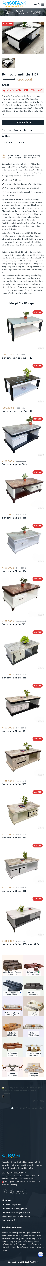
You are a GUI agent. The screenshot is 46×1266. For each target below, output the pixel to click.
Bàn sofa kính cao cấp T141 (17, 411)
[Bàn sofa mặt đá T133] (23, 756)
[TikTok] (24, 1191)
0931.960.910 (38, 1101)
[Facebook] (4, 1191)
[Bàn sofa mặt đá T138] (23, 490)
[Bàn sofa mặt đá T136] (23, 597)
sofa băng (30, 1239)
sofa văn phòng (21, 1245)
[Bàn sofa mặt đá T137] (23, 543)
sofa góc (17, 1242)
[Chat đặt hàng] (23, 122)
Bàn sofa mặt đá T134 (14, 731)
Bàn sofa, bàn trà (20, 12)
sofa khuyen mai (9, 1233)
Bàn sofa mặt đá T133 (14, 784)
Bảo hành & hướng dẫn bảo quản (32, 157)
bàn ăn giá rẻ (18, 1239)
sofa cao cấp (35, 1245)
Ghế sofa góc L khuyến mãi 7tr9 (16, 1213)
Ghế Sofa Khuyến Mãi (11, 1205)
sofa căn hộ (7, 1245)
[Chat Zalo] (40, 1254)
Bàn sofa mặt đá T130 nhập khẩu (20, 944)
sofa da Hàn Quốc (32, 1236)
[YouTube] (18, 1191)
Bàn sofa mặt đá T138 (14, 518)
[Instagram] (11, 1191)
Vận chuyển (18, 157)
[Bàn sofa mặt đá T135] (23, 650)
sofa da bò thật (15, 1236)
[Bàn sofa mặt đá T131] (23, 863)
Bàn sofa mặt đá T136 (14, 624)
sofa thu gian (24, 1233)
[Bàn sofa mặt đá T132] (23, 810)
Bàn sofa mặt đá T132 (14, 838)
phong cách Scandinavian (31, 193)
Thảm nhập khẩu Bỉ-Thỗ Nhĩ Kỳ (16, 1217)
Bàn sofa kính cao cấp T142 (17, 358)
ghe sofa (6, 1247)
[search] (39, 4)
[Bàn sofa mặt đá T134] (23, 703)
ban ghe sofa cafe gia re (23, 1247)
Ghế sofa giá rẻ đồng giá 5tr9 (15, 1209)
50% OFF (8, 24)
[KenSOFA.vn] (14, 4)
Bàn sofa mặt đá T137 (14, 571)
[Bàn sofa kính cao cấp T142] (23, 330)
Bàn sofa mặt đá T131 (14, 891)
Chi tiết (3, 157)
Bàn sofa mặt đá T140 (14, 464)
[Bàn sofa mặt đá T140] (23, 437)
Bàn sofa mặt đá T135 (14, 678)
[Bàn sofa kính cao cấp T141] (23, 383)
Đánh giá (10, 157)
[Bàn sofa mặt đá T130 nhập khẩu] (23, 916)
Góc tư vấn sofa (9, 1221)
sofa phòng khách (31, 1242)
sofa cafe (6, 1239)
